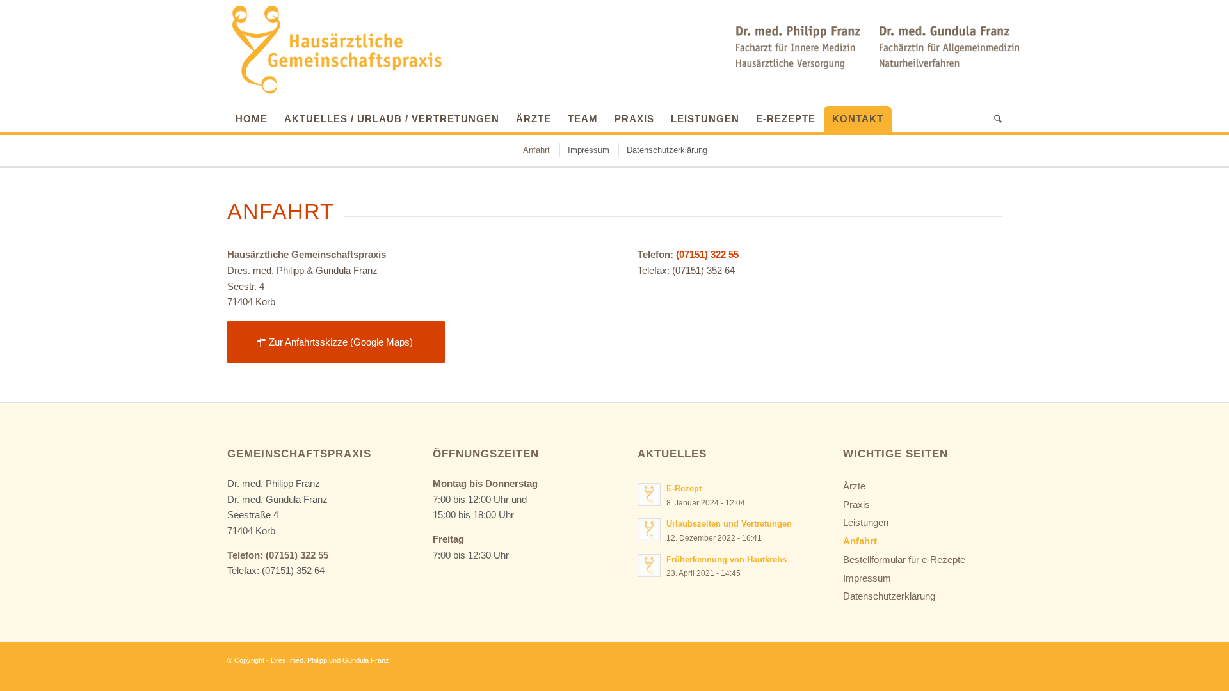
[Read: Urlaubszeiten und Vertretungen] (649, 529)
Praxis (856, 504)
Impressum (867, 578)
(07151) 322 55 (707, 254)
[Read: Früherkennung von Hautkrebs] (649, 565)
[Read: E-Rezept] (649, 494)
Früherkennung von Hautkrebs (726, 559)
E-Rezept (684, 488)
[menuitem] (251, 116)
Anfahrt (860, 541)
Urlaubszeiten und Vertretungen (729, 523)
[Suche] (994, 119)
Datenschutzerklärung (889, 596)
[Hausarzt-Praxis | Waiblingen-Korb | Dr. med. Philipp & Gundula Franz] (336, 50)
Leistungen (865, 522)
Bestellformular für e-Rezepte (904, 559)
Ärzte (854, 486)
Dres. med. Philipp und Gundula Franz (330, 660)
